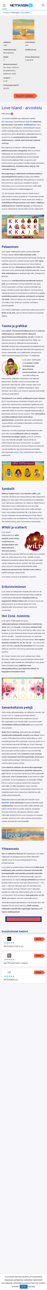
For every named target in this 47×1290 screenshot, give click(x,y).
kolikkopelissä (30, 124)
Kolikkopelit (15, 12)
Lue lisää (31, 1286)
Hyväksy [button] (23, 1286)
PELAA (38, 939)
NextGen (5, 802)
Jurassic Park (18, 452)
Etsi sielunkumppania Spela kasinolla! (23, 919)
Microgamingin (7, 121)
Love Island (25, 12)
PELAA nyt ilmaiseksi (25, 96)
